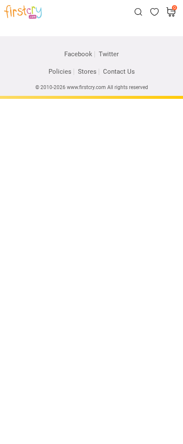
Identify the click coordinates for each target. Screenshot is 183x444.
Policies (60, 72)
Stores (87, 72)
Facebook (78, 54)
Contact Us (119, 72)
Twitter (109, 54)
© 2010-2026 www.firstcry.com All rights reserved (91, 87)
